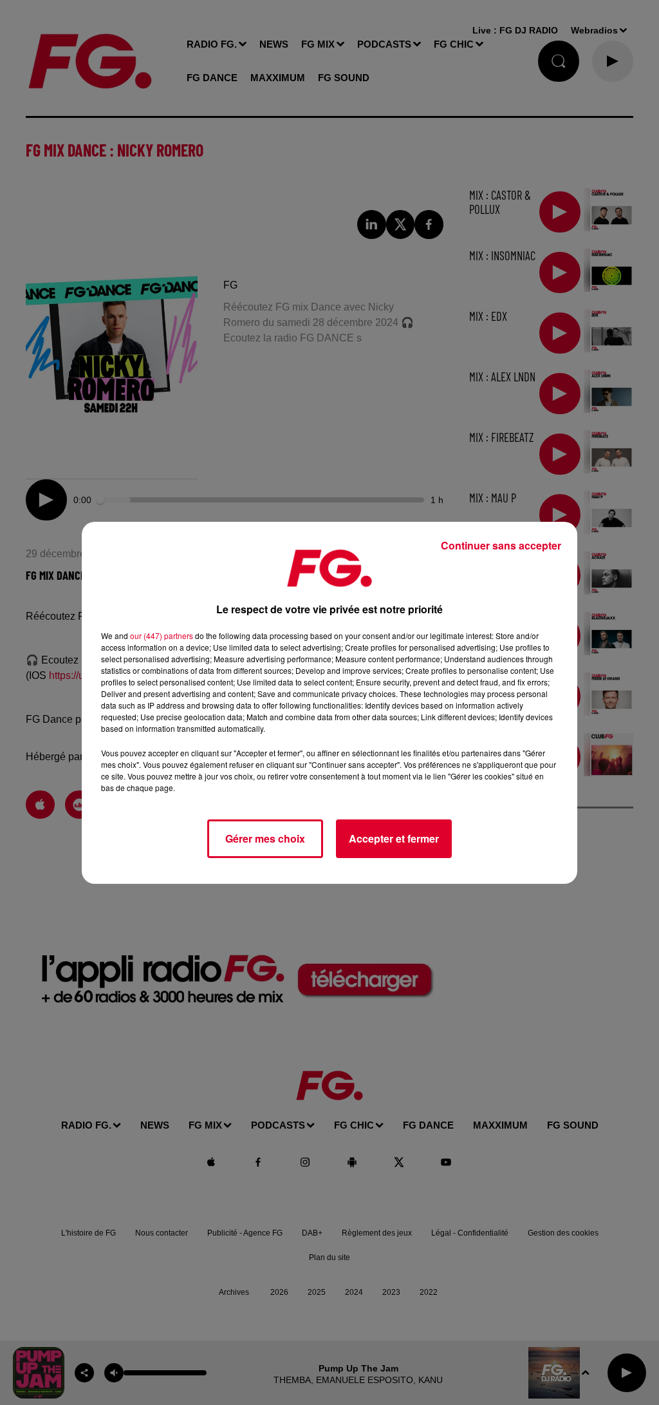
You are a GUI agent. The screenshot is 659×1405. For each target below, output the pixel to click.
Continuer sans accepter (501, 545)
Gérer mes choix (265, 838)
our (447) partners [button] (161, 635)
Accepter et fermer (394, 838)
